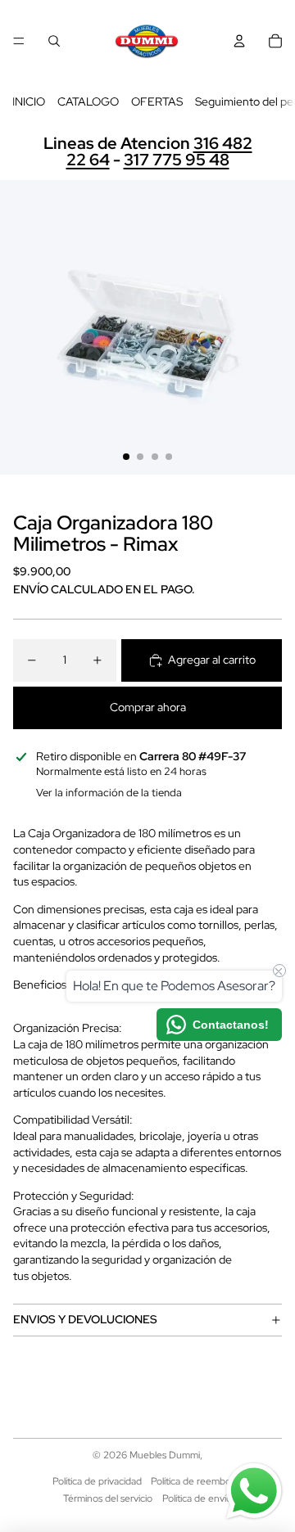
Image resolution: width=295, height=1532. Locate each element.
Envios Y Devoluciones (85, 1319)
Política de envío (197, 1498)
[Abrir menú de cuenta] (239, 41)
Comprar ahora (148, 707)
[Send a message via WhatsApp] (254, 1491)
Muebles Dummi (164, 1455)
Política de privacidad (97, 1481)
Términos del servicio (107, 1498)
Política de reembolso (197, 1481)
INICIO (28, 101)
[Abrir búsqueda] (54, 41)
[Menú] (19, 41)
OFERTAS (157, 101)
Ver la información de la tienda (109, 793)
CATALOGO (88, 101)
